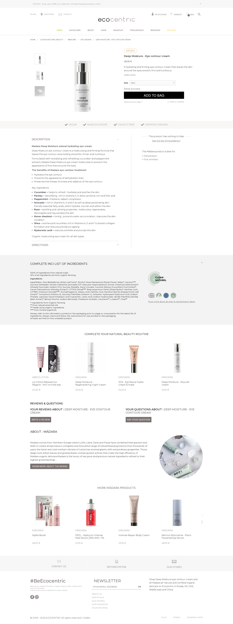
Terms (176, 617)
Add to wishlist (177, 101)
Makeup (118, 30)
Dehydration (150, 156)
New (59, 30)
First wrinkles (151, 159)
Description (41, 139)
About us (97, 594)
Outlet (171, 30)
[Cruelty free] (173, 295)
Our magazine (100, 604)
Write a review (41, 419)
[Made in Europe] (166, 295)
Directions (40, 244)
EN (35, 14)
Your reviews (100, 608)
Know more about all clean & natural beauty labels (171, 301)
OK (139, 586)
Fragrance (137, 30)
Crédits (86, 618)
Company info (195, 617)
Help (164, 617)
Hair (103, 30)
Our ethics (98, 597)
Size (126, 83)
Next (202, 520)
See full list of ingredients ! (166, 141)
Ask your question (138, 419)
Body (91, 30)
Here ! (98, 4)
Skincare (75, 30)
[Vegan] (158, 295)
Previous (202, 514)
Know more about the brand (49, 466)
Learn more (130, 74)
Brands (155, 30)
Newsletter (103, 581)
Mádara (130, 51)
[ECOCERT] (151, 295)
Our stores (98, 601)
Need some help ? (133, 102)
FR (31, 14)
